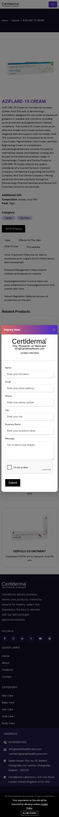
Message (9, 438)
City (7, 410)
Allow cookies (29, 813)
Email (8, 382)
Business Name (13, 424)
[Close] (54, 329)
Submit (12, 482)
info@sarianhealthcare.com (29, 348)
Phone (8, 396)
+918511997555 (29, 353)
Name (8, 368)
